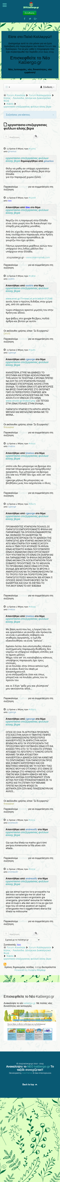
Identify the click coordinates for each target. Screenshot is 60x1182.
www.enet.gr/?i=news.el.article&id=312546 (29, 298)
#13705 (32, 148)
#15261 (32, 350)
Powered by (21, 970)
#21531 (32, 820)
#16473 (32, 504)
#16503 (32, 709)
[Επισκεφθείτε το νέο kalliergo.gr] (30, 1025)
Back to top (28, 1084)
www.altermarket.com (38, 257)
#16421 (32, 443)
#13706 (32, 198)
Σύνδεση (23, 186)
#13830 (32, 276)
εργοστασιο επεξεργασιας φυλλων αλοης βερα (27, 159)
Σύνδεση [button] (29, 13)
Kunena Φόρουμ (36, 970)
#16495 (32, 606)
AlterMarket (27, 1073)
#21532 (32, 869)
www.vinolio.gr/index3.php (20, 400)
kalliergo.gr (29, 1003)
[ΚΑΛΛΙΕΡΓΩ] (30, 5)
